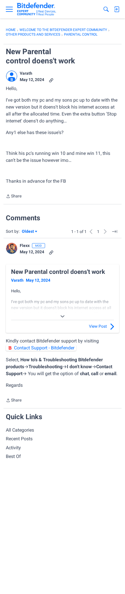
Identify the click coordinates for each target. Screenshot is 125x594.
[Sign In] (116, 9)
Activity (13, 447)
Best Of (13, 456)
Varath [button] (26, 73)
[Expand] (62, 316)
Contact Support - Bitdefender (44, 348)
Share (14, 197)
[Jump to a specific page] (114, 231)
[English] (36, 9)
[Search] (106, 9)
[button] (11, 76)
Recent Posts (19, 438)
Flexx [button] (25, 245)
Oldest (28, 231)
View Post (98, 326)
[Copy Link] (51, 80)
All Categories (20, 430)
